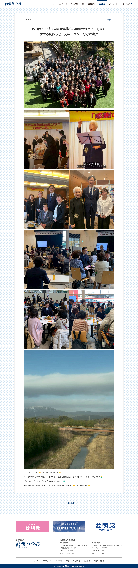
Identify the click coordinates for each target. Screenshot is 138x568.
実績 (83, 4)
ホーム (53, 4)
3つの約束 (74, 4)
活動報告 (102, 4)
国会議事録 (91, 4)
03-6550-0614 (69, 550)
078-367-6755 (99, 550)
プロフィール (63, 4)
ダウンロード (113, 4)
